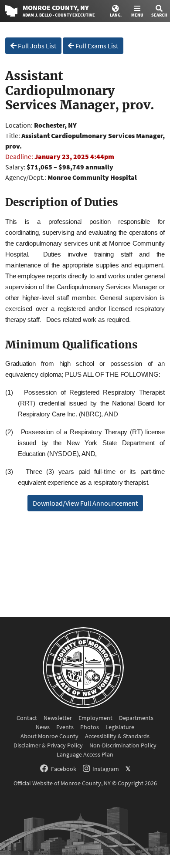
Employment (95, 718)
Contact (27, 718)
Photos (89, 727)
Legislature (119, 727)
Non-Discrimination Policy (122, 745)
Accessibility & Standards (117, 736)
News (43, 727)
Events (65, 727)
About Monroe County (49, 736)
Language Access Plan (85, 754)
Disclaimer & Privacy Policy (48, 745)
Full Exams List (96, 45)
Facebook (63, 769)
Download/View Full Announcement (85, 503)
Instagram (105, 769)
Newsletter (58, 718)
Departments (136, 718)
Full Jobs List (36, 45)
